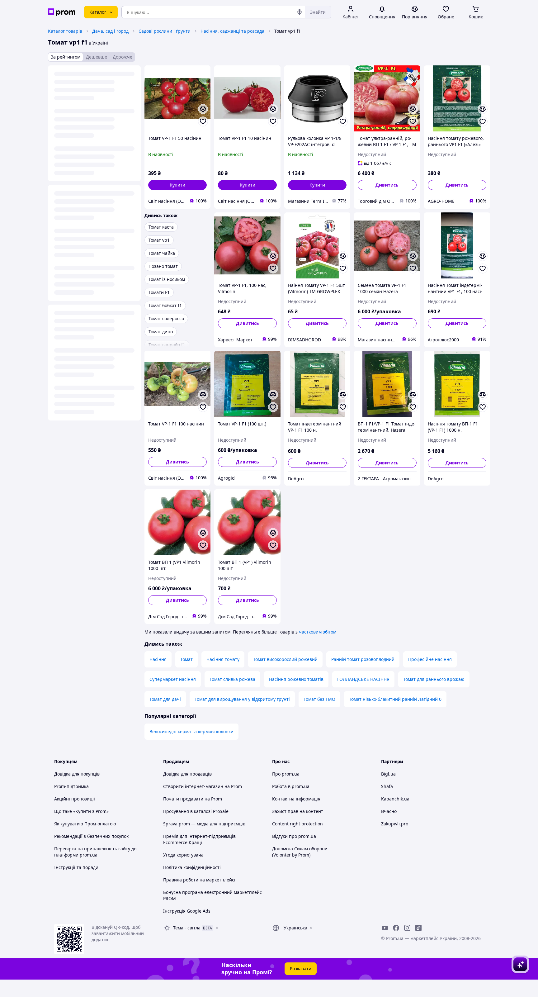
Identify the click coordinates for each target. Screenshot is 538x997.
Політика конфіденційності (192, 867)
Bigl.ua (388, 774)
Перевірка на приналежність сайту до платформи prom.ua (95, 852)
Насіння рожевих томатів (296, 679)
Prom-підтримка (71, 786)
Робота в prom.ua (290, 786)
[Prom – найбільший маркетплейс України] (61, 12)
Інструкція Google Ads (186, 911)
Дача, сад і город (110, 31)
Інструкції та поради (76, 867)
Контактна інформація (296, 799)
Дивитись (387, 185)
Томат (186, 659)
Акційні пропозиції (74, 799)
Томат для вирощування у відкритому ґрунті (242, 699)
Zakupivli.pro (394, 824)
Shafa (387, 786)
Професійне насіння (430, 659)
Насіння (158, 659)
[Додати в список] (203, 121)
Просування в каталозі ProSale (196, 811)
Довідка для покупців (77, 774)
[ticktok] (418, 928)
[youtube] (385, 928)
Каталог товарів (65, 31)
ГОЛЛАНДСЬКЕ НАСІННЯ (363, 679)
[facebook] (396, 928)
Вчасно (389, 811)
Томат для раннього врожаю (434, 679)
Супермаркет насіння (172, 679)
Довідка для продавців (187, 774)
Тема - (187, 928)
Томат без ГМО (319, 699)
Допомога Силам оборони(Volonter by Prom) (300, 852)
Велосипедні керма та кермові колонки (191, 731)
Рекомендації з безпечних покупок (91, 836)
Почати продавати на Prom (192, 799)
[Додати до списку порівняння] (203, 109)
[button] (177, 185)
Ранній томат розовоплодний (362, 659)
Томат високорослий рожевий (285, 659)
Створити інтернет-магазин (193, 786)
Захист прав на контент (297, 811)
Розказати (300, 968)
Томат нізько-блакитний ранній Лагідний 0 (395, 699)
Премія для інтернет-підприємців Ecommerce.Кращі (199, 839)
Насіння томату (222, 659)
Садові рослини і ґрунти (165, 31)
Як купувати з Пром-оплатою (85, 824)
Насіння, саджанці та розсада (232, 31)
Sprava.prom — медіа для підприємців (204, 824)
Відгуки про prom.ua (294, 836)
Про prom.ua (286, 774)
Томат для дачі (165, 699)
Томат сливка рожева (232, 679)
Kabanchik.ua (395, 799)
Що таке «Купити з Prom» (81, 811)
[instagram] (407, 928)
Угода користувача (183, 855)
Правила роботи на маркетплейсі (199, 880)
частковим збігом (317, 632)
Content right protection (297, 824)
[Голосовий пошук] (299, 12)
